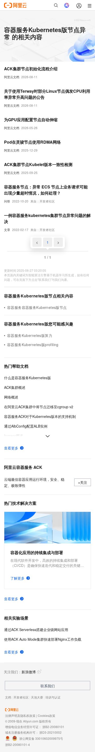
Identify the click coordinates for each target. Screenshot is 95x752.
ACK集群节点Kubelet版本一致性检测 (38, 164)
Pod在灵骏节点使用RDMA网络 (32, 142)
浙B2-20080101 (53, 726)
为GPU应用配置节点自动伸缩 (31, 119)
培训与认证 (53, 697)
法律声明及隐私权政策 (20, 715)
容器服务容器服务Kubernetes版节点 (37, 307)
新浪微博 (29, 671)
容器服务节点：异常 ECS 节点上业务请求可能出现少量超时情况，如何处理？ (46, 190)
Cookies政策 (46, 715)
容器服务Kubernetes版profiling (33, 344)
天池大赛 (37, 697)
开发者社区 (21, 697)
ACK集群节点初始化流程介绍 (31, 69)
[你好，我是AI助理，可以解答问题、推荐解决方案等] (66, 5)
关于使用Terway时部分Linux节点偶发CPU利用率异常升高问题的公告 (47, 94)
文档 (8, 697)
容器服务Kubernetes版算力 (29, 335)
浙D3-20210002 (50, 732)
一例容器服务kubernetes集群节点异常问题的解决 (47, 218)
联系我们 (48, 685)
